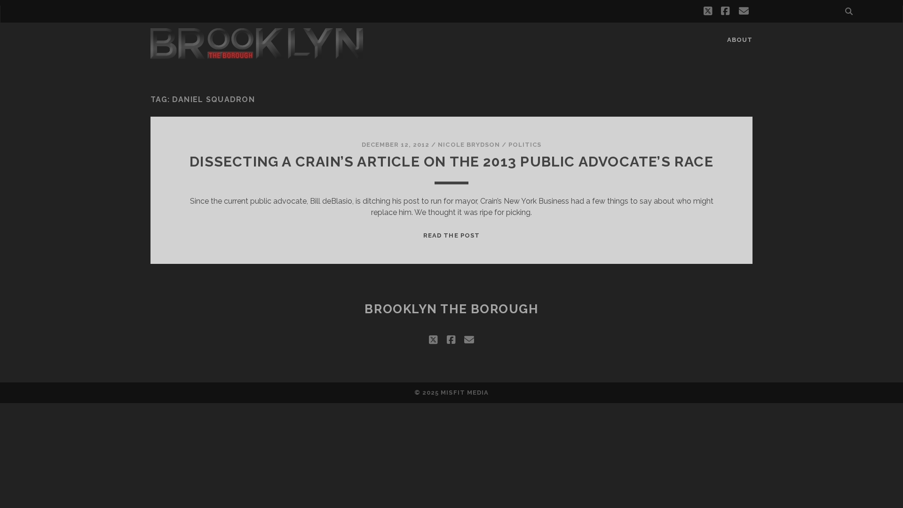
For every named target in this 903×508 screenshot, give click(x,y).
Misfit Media (465, 392)
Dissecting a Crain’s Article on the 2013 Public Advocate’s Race (451, 161)
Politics (524, 144)
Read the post (451, 235)
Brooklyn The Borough (451, 309)
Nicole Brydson (469, 144)
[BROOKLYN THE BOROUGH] (256, 55)
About (739, 39)
